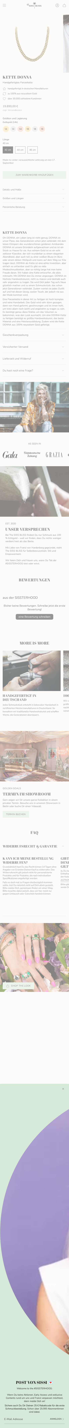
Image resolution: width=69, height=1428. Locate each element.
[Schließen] (63, 1088)
